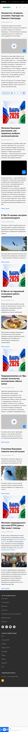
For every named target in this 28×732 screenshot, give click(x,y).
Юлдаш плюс (5, 647)
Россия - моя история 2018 (9, 676)
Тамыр (3, 655)
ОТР (2, 667)
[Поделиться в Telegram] (20, 93)
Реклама (4, 621)
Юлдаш (23, 1)
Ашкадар (4, 651)
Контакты (4, 610)
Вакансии (4, 606)
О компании (5, 602)
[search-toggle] (20, 7)
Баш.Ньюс (4, 598)
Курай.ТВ (4, 663)
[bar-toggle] (24, 7)
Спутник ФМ (15, 1)
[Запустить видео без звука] (24, 50)
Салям (3, 659)
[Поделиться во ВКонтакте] (14, 93)
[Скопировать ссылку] (23, 93)
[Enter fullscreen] (26, 729)
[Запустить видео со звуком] (14, 46)
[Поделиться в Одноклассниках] (17, 93)
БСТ (9, 1)
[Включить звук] (24, 172)
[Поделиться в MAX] (11, 93)
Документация (5, 618)
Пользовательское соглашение (11, 614)
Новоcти (3, 1)
